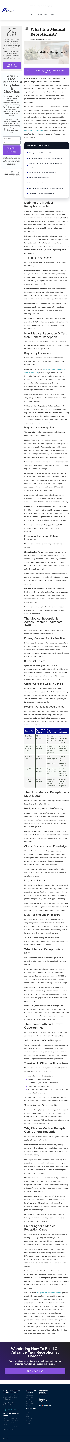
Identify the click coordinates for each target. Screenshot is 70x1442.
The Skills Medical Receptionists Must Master (43, 172)
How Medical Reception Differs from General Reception (46, 158)
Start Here (31, 6)
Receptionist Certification (33, 130)
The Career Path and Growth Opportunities (42, 183)
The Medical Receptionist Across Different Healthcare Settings (45, 165)
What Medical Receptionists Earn (39, 177)
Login (52, 14)
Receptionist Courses (44, 6)
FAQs (45, 14)
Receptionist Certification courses (49, 1293)
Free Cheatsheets (36, 14)
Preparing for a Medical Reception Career (41, 194)
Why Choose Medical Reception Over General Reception (46, 188)
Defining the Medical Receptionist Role (41, 153)
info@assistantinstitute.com (11, 1410)
